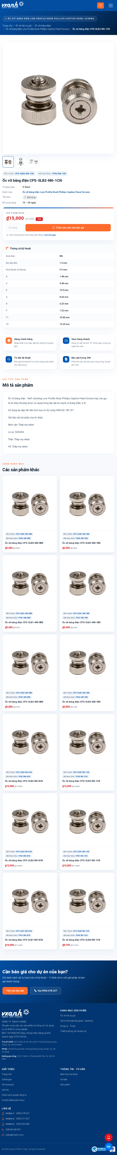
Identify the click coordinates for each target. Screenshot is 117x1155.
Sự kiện (63, 1079)
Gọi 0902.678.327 (47, 990)
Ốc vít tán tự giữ (24, 25)
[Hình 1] (8, 162)
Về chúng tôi (8, 1084)
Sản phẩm (65, 1084)
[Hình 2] (21, 162)
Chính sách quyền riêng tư (14, 1095)
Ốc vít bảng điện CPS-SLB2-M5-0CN (24, 860)
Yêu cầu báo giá (15, 990)
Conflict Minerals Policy (13, 1100)
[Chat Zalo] (108, 1146)
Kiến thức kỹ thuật (69, 1074)
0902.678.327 (22, 1113)
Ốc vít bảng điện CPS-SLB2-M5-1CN (81, 781)
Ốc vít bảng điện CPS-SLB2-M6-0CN (24, 781)
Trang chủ (7, 25)
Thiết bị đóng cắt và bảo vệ (73, 1031)
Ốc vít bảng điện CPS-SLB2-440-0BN (24, 701)
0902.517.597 (22, 1118)
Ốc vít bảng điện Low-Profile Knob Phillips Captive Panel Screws (51, 18)
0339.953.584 (22, 1124)
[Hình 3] (33, 162)
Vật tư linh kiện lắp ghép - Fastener (76, 1021)
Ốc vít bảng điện (43, 25)
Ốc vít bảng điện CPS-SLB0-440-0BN (24, 543)
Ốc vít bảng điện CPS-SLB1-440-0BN (24, 622)
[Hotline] (108, 1137)
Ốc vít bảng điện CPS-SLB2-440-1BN (81, 701)
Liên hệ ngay (50, 235)
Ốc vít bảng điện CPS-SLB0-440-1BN (81, 543)
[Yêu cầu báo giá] (100, 5)
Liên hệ (5, 1090)
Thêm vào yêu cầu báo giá (70, 227)
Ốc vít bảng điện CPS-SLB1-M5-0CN (24, 939)
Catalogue (7, 1079)
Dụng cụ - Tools (67, 1026)
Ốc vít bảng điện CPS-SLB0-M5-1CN (81, 939)
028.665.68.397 (13, 1129)
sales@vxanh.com (15, 1135)
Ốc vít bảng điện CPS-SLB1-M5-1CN (81, 860)
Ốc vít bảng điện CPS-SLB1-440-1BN (81, 622)
